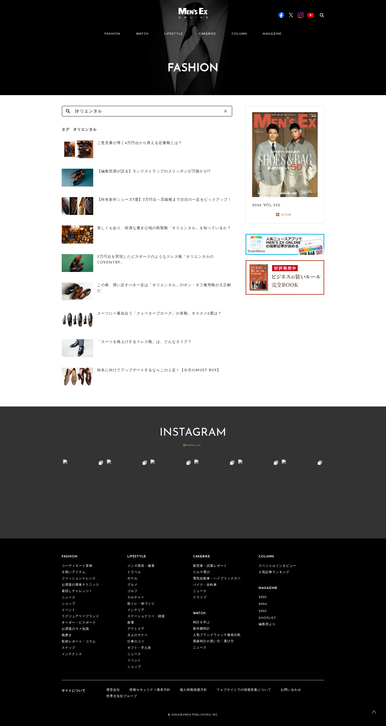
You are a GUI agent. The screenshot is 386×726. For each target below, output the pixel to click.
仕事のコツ (135, 641)
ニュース (68, 597)
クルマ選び (201, 572)
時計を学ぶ (201, 622)
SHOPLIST (267, 618)
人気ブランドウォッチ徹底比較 (217, 635)
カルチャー (135, 597)
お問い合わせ (291, 690)
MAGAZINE (272, 33)
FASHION (112, 33)
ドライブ (200, 597)
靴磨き (67, 635)
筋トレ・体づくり (141, 603)
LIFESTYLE (173, 33)
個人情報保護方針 (193, 690)
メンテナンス (72, 654)
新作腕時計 (201, 628)
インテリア (135, 610)
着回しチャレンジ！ (77, 591)
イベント (68, 610)
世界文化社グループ (121, 696)
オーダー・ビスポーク (79, 622)
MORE (286, 215)
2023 (263, 611)
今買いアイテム (74, 572)
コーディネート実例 (77, 566)
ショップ (68, 603)
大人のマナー (137, 635)
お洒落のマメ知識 (75, 629)
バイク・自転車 (205, 584)
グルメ (132, 584)
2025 (263, 597)
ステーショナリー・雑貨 (146, 616)
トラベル (134, 572)
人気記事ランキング (274, 572)
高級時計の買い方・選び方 (213, 641)
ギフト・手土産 (139, 648)
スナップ (68, 648)
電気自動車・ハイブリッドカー (217, 578)
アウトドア (135, 629)
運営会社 (113, 690)
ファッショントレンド (79, 578)
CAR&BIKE (207, 33)
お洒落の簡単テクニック (80, 584)
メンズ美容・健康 (141, 566)
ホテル (132, 578)
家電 (130, 622)
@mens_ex (192, 445)
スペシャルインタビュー (277, 566)
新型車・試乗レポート (210, 566)
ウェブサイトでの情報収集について (244, 690)
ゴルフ (132, 591)
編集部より (267, 624)
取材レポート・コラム (79, 641)
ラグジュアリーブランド (80, 616)
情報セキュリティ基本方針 (149, 690)
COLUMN (239, 33)
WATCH (142, 33)
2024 (263, 604)
